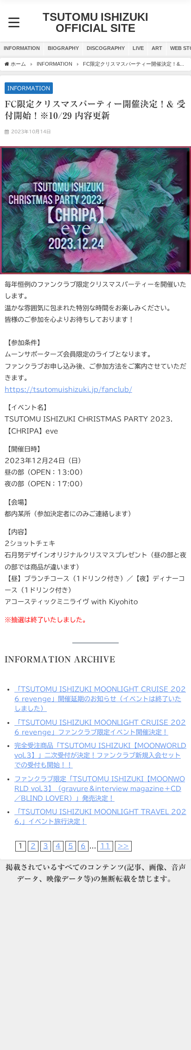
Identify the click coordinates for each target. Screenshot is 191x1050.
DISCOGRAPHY (106, 48)
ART (157, 48)
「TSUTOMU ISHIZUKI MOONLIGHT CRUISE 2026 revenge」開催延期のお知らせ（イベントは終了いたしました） (100, 699)
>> (123, 846)
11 (105, 846)
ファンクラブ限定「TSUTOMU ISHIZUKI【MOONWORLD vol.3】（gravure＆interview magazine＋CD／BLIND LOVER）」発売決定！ (99, 789)
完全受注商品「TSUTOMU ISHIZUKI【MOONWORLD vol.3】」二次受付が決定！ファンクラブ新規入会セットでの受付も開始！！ (100, 755)
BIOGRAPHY (63, 48)
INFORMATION (22, 48)
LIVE (138, 48)
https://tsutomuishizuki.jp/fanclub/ (68, 389)
